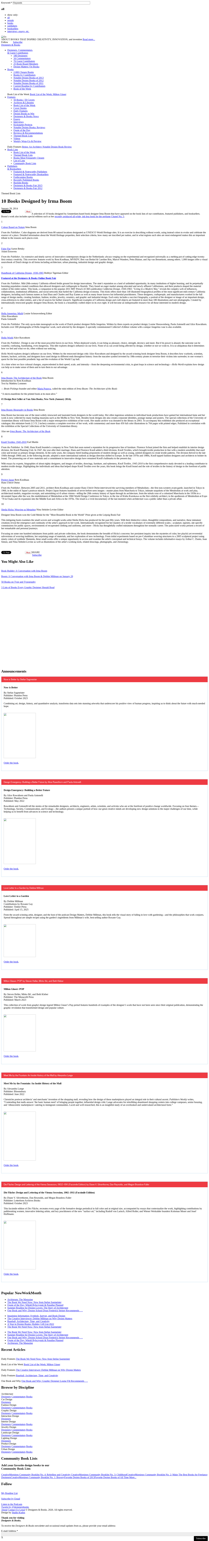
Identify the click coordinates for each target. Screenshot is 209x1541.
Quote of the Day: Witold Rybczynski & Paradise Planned (35, 1305)
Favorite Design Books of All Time (112, 1477)
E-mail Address (9, 1531)
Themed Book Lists (23, 135)
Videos (16, 138)
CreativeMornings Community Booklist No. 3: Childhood (99, 1474)
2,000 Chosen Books (23, 72)
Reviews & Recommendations (28, 133)
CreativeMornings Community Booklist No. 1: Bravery (37, 1477)
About (4, 1509)
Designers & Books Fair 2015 (27, 185)
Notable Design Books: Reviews (29, 127)
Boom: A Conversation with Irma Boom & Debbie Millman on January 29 (37, 576)
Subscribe (17, 42)
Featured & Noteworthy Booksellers (31, 174)
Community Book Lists (24, 163)
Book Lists (12, 149)
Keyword (6, 2)
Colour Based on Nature (13, 227)
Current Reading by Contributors (29, 86)
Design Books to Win (23, 113)
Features (11, 97)
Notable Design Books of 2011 (28, 83)
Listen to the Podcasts (11, 1504)
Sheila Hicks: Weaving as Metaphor (18, 509)
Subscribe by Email (10, 1498)
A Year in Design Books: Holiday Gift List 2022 (30, 1324)
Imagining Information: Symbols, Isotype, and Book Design (36, 1315)
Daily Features (20, 111)
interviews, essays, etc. (18, 31)
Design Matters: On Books (26, 66)
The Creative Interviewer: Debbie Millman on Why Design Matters (39, 1318)
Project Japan (7, 480)
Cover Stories (20, 108)
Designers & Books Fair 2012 (27, 188)
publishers (12, 26)
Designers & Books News (26, 116)
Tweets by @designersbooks (15, 1507)
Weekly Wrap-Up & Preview (27, 141)
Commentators (18, 1396)
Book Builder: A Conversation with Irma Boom (24, 571)
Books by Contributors (24, 75)
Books (10, 69)
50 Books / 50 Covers (24, 100)
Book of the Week (22, 88)
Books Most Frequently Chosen (28, 158)
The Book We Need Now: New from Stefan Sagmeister (34, 1302)
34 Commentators (22, 58)
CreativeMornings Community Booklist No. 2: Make (153, 1474)
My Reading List (9, 1493)
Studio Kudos (18, 1512)
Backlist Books (20, 182)
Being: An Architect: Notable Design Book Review (47, 146)
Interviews (18, 122)
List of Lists (19, 160)
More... (132, 1477)
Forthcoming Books (23, 177)
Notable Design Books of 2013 (28, 77)
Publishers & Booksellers (14, 167)
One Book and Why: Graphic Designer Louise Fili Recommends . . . (54, 1381)
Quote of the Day (21, 130)
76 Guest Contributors (24, 61)
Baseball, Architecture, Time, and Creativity (28, 1321)
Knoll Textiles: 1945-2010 (14, 442)
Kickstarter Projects (22, 124)
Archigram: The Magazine (20, 1299)
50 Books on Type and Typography (18, 582)
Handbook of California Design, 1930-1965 (22, 273)
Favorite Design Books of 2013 (79, 1477)
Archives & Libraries (23, 102)
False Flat (6, 248)
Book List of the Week (24, 105)
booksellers (12, 28)
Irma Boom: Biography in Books (17, 410)
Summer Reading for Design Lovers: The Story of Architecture (37, 1307)
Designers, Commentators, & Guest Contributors (20, 51)
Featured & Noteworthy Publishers (30, 171)
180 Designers (20, 55)
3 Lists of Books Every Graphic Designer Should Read (27, 587)
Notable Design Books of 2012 (28, 80)
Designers (6, 1396)
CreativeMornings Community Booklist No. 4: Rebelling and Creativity (36, 1474)
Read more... (89, 39)
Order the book (11, 763)
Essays (16, 119)
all (8, 17)
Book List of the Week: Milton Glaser (48, 94)
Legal (22, 1509)
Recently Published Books (26, 180)
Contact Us (13, 1509)
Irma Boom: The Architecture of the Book (21, 378)
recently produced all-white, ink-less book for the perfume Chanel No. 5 (89, 216)
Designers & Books (10, 45)
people (10, 20)
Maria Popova (44, 388)
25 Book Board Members (25, 64)
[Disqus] (104, 627)
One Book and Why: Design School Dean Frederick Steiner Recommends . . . (45, 1310)
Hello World (7, 337)
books (10, 23)
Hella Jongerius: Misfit (12, 313)
